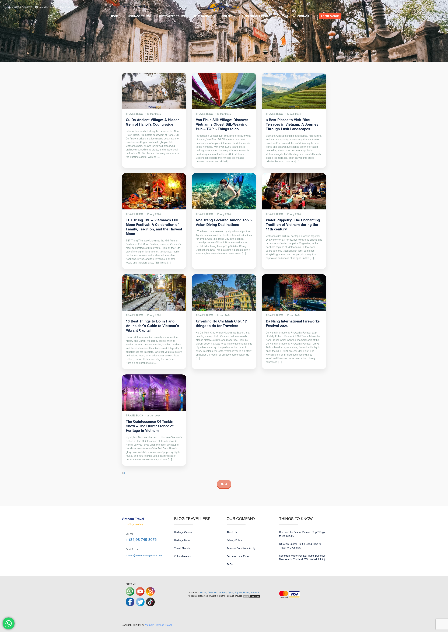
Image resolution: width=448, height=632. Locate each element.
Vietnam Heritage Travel (158, 625)
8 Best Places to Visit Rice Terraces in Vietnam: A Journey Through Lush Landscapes (292, 124)
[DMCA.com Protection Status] (251, 595)
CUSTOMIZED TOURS (172, 16)
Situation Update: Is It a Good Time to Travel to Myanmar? (300, 545)
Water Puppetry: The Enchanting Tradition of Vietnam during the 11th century (293, 224)
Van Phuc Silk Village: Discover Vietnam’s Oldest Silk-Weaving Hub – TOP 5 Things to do (222, 124)
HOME (114, 16)
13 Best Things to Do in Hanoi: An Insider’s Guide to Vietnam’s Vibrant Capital (152, 325)
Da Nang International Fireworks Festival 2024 (293, 323)
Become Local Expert (238, 556)
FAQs (230, 564)
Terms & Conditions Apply (241, 548)
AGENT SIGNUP (330, 16)
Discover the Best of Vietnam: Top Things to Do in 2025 (302, 534)
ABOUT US (281, 16)
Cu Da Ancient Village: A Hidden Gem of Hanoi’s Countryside (153, 122)
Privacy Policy (234, 540)
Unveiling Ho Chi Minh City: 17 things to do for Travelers (221, 323)
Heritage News (182, 540)
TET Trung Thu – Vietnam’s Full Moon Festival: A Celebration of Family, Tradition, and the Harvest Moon (154, 226)
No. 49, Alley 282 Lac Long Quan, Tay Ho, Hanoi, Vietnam (229, 592)
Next (224, 484)
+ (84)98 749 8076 (141, 539)
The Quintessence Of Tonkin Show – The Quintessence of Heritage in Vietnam (150, 426)
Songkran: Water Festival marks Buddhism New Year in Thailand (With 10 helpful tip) (302, 557)
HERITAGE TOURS (139, 16)
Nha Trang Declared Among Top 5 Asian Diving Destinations (224, 222)
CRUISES (227, 16)
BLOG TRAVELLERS (254, 16)
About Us (232, 532)
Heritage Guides (183, 532)
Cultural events (182, 556)
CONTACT (303, 16)
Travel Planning (182, 548)
